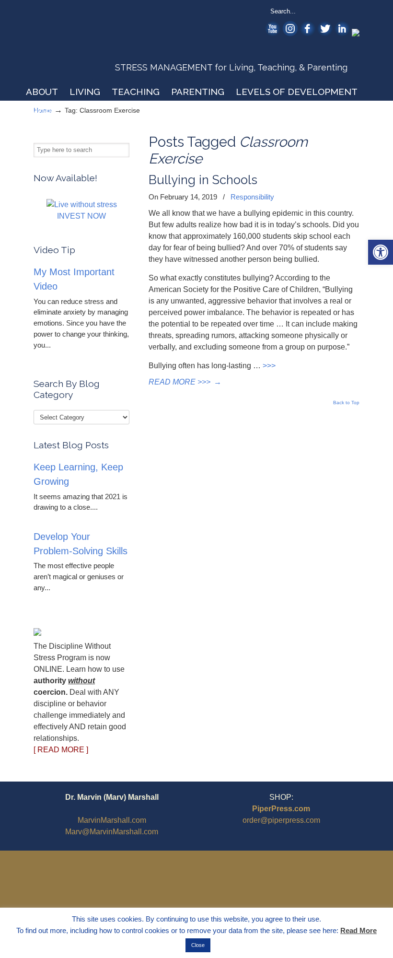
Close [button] (198, 945)
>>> (269, 366)
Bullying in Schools (203, 180)
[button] (380, 252)
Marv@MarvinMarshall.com (111, 832)
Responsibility (252, 197)
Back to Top (346, 402)
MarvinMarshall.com (112, 820)
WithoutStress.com (102, 44)
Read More (358, 930)
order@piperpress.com (281, 820)
